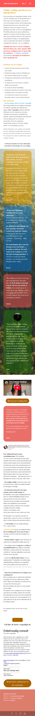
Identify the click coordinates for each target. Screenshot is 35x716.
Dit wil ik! (17, 620)
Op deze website (9, 529)
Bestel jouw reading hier (17, 400)
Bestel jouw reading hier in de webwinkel (17, 683)
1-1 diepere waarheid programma (16, 54)
